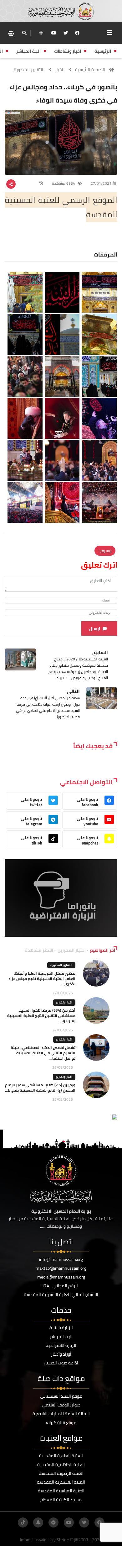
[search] (24, 33)
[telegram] (53, 1522)
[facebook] (77, 33)
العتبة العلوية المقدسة (61, 1456)
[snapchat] (38, 1522)
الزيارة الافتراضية (61, 1345)
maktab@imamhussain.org (61, 1268)
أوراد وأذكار (61, 1354)
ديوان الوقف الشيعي (61, 1405)
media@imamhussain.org (61, 1277)
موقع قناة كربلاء (61, 1422)
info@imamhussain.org (61, 1259)
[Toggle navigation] (109, 33)
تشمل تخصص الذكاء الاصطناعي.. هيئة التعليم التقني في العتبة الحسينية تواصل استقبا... (43, 1053)
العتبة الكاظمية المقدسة (61, 1464)
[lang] (11, 33)
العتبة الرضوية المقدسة (61, 1473)
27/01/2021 (101, 183)
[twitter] (65, 33)
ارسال (94, 629)
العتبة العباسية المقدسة (61, 1491)
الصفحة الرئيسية (90, 70)
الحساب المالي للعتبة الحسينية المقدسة (61, 1294)
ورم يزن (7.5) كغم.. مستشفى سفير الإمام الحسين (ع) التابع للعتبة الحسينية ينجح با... (40, 1087)
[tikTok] (23, 1522)
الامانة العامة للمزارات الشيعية (61, 1414)
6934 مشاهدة (64, 183)
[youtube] (53, 33)
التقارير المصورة (28, 70)
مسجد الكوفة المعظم (61, 1500)
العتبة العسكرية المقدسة (61, 1482)
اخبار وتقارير (64, 1002)
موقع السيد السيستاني (61, 1396)
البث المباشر (61, 1336)
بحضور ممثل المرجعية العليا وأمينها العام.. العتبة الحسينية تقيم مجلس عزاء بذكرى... (41, 978)
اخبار (59, 70)
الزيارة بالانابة (61, 1328)
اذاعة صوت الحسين (61, 1363)
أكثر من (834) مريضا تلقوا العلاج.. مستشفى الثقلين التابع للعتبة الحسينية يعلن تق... (41, 1015)
